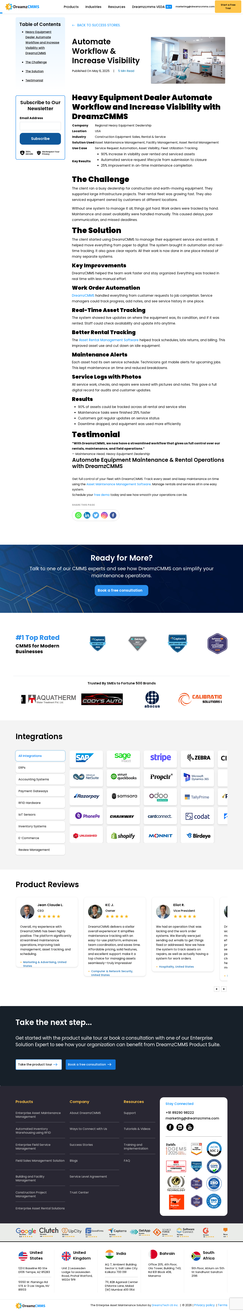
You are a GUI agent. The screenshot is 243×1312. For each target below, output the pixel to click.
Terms (222, 1305)
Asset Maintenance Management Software (118, 484)
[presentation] (216, 989)
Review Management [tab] (34, 850)
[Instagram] (104, 515)
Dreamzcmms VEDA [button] (151, 7)
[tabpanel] (148, 797)
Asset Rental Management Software (109, 340)
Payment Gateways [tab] (33, 791)
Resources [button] (116, 7)
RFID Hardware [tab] (29, 803)
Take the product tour (35, 1064)
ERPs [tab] (21, 767)
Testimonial (34, 80)
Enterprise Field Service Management (33, 1147)
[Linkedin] (87, 515)
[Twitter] (95, 515)
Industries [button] (93, 7)
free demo (102, 495)
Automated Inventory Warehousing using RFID (33, 1131)
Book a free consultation (120, 590)
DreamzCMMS (83, 295)
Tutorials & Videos (137, 1129)
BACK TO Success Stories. (98, 25)
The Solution (34, 71)
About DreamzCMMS (85, 1113)
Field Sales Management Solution (40, 1160)
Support (130, 1113)
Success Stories (81, 1145)
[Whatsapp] (78, 515)
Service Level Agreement (88, 1176)
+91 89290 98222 (180, 1112)
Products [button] (71, 7)
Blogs (74, 1160)
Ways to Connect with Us (88, 1129)
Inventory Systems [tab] (32, 826)
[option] (46, 699)
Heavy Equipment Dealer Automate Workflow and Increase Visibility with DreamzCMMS (42, 42)
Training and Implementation (136, 1147)
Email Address (31, 118)
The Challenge (36, 62)
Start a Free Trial (228, 6)
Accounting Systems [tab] (33, 779)
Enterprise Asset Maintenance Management (38, 1115)
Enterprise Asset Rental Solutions (40, 1208)
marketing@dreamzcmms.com (194, 6)
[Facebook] (113, 515)
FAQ (127, 1160)
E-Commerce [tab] (28, 838)
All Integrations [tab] (30, 756)
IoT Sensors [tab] (27, 814)
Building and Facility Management (30, 1178)
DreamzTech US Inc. (165, 1305)
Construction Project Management (31, 1194)
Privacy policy (204, 1305)
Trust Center (79, 1192)
